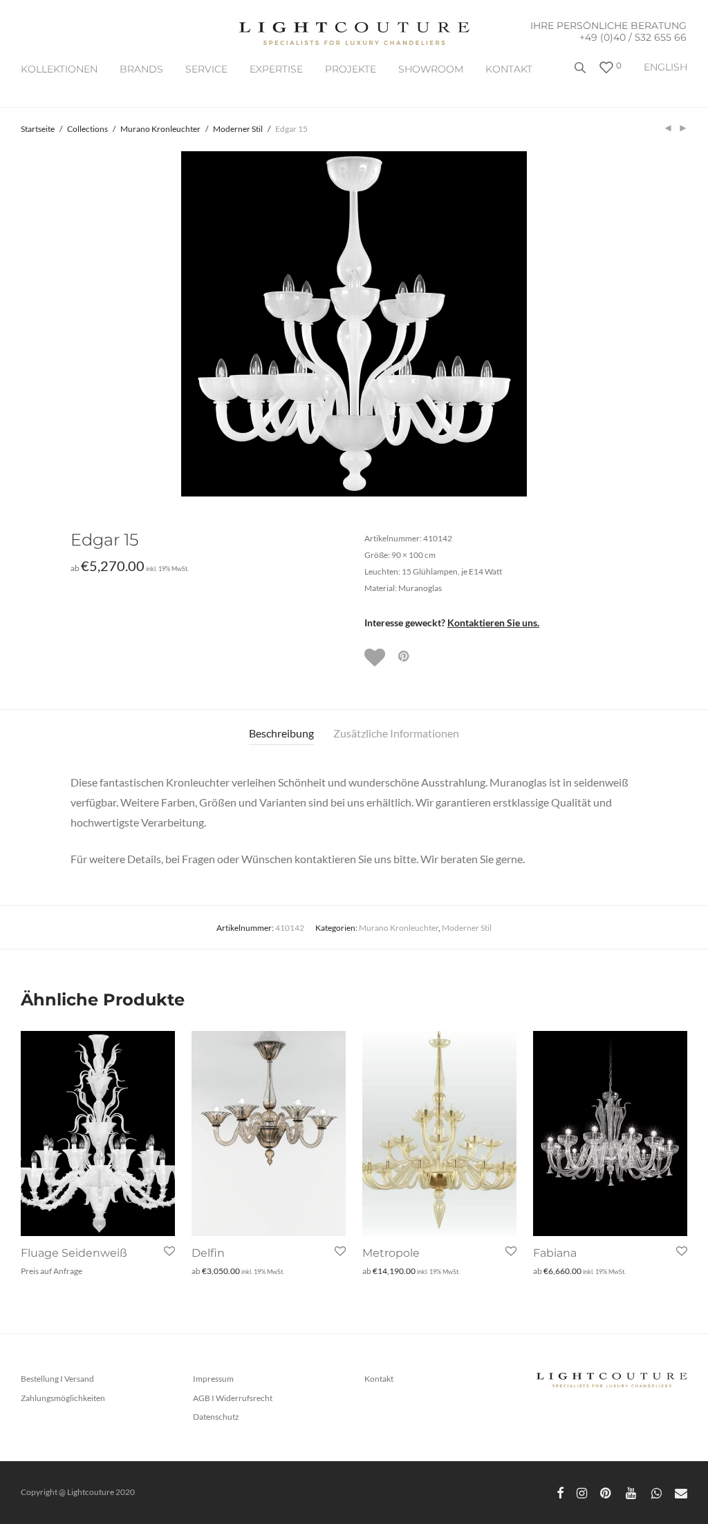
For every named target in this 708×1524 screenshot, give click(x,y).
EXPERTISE (276, 69)
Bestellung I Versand (57, 1378)
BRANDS (141, 69)
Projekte (350, 69)
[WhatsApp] (656, 1492)
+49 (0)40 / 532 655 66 (633, 37)
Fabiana (555, 1253)
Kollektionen (59, 69)
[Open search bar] (581, 72)
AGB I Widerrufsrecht (232, 1398)
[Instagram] (582, 1492)
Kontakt (508, 69)
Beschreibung (281, 733)
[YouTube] (632, 1492)
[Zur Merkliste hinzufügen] (376, 657)
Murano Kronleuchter (160, 129)
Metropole (391, 1253)
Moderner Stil (238, 129)
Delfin (208, 1253)
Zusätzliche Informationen (396, 733)
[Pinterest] (606, 1492)
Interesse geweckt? (451, 622)
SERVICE (206, 69)
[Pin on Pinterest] (404, 656)
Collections (87, 129)
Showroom (430, 69)
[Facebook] (560, 1492)
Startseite (38, 129)
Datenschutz (216, 1416)
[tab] (281, 733)
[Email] (681, 1492)
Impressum (213, 1378)
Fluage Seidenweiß (74, 1253)
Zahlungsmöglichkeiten (63, 1398)
